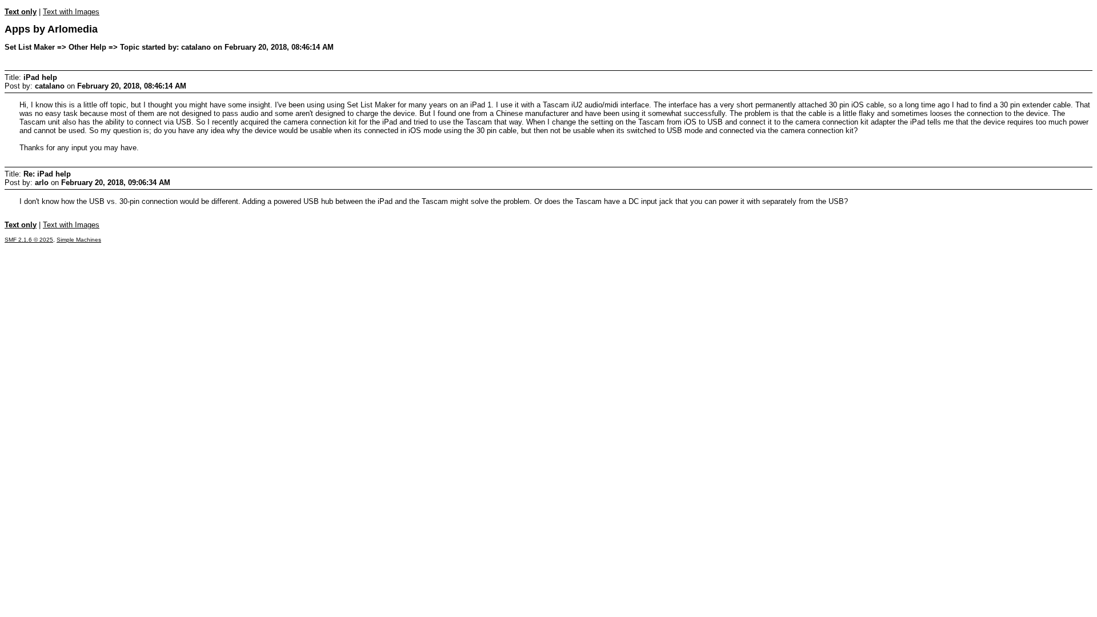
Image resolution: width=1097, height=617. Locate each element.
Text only (21, 11)
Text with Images (71, 11)
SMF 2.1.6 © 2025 (29, 240)
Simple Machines (79, 240)
